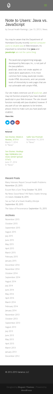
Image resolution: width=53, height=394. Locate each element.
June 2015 (9, 240)
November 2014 (12, 269)
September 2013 (12, 323)
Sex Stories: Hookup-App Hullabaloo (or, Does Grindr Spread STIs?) (14, 155)
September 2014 (12, 277)
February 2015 (11, 256)
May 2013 (9, 339)
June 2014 (9, 290)
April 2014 (9, 298)
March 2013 (10, 347)
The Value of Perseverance (16, 208)
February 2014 (11, 306)
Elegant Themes (26, 387)
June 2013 (9, 335)
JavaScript (10, 52)
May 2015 (9, 244)
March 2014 (10, 302)
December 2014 (12, 265)
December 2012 (12, 356)
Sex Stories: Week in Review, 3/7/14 (14, 138)
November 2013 (12, 314)
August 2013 (10, 327)
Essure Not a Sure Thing (15, 189)
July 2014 (9, 285)
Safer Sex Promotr (34, 137)
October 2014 (11, 273)
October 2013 (11, 318)
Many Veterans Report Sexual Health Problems (25, 182)
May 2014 (9, 294)
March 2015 (10, 252)
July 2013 (9, 331)
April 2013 (9, 343)
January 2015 (10, 260)
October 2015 (11, 223)
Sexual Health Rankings (18, 29)
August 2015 (10, 232)
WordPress (26, 390)
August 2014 (10, 281)
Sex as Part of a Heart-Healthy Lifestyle (22, 201)
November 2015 (12, 219)
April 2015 (9, 248)
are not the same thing (26, 52)
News (45, 29)
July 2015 (9, 236)
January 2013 (10, 352)
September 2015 (12, 227)
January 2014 (10, 310)
